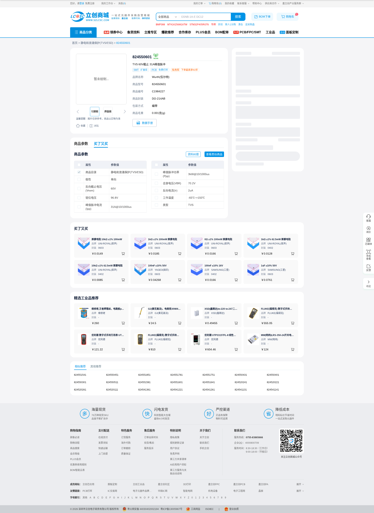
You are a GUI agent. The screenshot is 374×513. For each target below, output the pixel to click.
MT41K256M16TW (177, 24)
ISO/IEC (209, 509)
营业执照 (234, 509)
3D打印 (187, 484)
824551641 (209, 382)
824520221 (273, 382)
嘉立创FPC (214, 484)
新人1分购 (230, 24)
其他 (85, 497)
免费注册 (89, 3)
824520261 (80, 389)
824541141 (273, 389)
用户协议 (174, 448)
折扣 (220, 24)
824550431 (241, 375)
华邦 (213, 24)
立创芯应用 (88, 484)
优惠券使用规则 (78, 464)
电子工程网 (239, 491)
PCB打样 (87, 491)
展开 (298, 484)
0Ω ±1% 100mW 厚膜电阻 (218, 239)
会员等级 (74, 453)
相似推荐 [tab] (80, 366)
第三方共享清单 (178, 459)
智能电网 (187, 491)
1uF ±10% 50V (269, 265)
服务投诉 (148, 448)
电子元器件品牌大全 (143, 491)
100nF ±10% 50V (157, 265)
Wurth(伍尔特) (160, 76)
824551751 (209, 375)
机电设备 (213, 491)
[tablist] (187, 366)
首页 (75, 42)
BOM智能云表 (77, 470)
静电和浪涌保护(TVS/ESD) (97, 42)
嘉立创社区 (164, 484)
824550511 (112, 382)
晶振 (260, 491)
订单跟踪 (126, 448)
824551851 (144, 375)
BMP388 (160, 24)
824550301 (80, 382)
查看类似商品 (214, 154)
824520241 (241, 382)
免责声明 (174, 453)
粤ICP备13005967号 (171, 509)
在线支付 (103, 437)
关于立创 (204, 437)
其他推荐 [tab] (95, 366)
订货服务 (126, 437)
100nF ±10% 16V (214, 265)
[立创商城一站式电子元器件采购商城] (110, 16)
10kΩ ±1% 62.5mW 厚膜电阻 (107, 265)
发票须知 (103, 443)
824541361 (144, 389)
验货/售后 (149, 443)
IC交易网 (112, 491)
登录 (81, 3)
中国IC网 (162, 491)
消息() (122, 3)
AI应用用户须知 (178, 464)
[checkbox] (79, 164)
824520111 (112, 389)
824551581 (144, 382)
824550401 (273, 375)
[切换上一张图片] (78, 111)
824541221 (176, 389)
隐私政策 (174, 437)
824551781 (176, 375)
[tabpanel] (187, 384)
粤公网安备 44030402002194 (143, 509)
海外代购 (126, 443)
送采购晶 (250, 24)
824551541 (80, 375)
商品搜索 (74, 448)
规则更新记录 (177, 443)
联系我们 (204, 443)
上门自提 (103, 453)
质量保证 (126, 453)
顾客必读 (74, 437)
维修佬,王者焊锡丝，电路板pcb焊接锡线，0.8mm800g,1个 (122, 309)
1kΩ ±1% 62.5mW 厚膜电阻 (276, 239)
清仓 (240, 24)
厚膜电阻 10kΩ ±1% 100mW (107, 239)
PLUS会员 (75, 459)
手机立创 (204, 448)
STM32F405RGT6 (199, 24)
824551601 (176, 382)
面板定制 (112, 484)
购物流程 (74, 443)
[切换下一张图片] (124, 111)
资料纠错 (193, 154)
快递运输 (103, 448)
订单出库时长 (151, 437)
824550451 (112, 375)
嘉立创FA (263, 484)
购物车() (217, 3)
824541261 (209, 389)
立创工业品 (139, 484)
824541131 (241, 389)
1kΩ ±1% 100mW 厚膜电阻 (162, 239)
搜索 (238, 16)
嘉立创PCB (239, 484)
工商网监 (195, 509)
